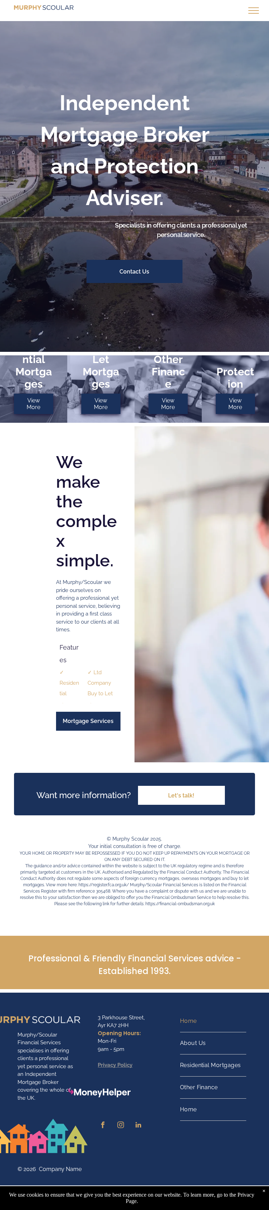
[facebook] (103, 1126)
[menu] (253, 10)
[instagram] (120, 1126)
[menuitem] (213, 1021)
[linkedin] (138, 1126)
